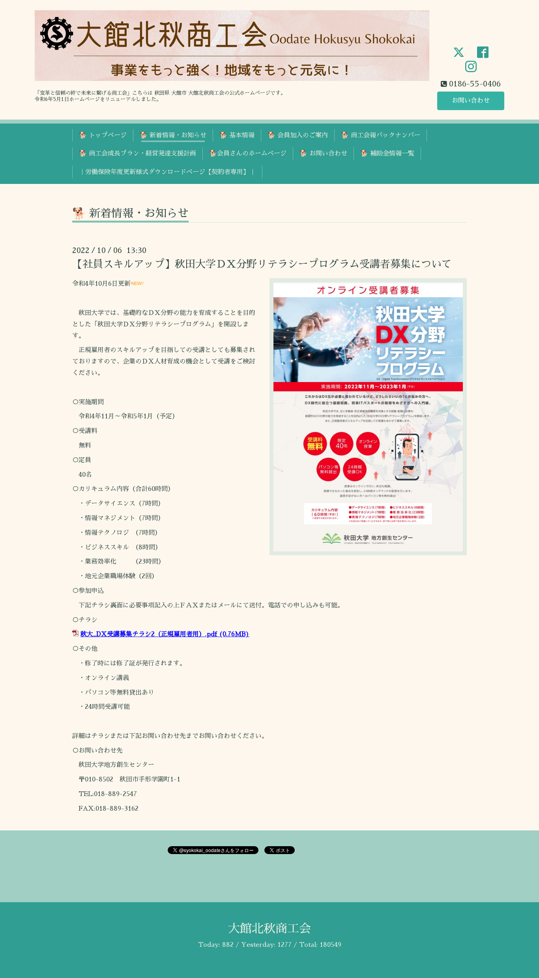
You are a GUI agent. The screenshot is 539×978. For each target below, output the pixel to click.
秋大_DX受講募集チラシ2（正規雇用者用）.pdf (148, 634)
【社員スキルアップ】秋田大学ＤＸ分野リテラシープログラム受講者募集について (262, 264)
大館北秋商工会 (269, 929)
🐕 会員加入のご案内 (298, 135)
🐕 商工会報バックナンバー (380, 135)
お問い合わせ (471, 100)
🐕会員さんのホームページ (247, 153)
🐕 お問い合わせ (323, 153)
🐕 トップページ (103, 135)
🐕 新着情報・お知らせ (173, 135)
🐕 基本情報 (237, 135)
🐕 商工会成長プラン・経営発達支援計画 (137, 153)
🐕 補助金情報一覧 (387, 153)
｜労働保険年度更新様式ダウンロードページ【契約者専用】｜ (167, 172)
